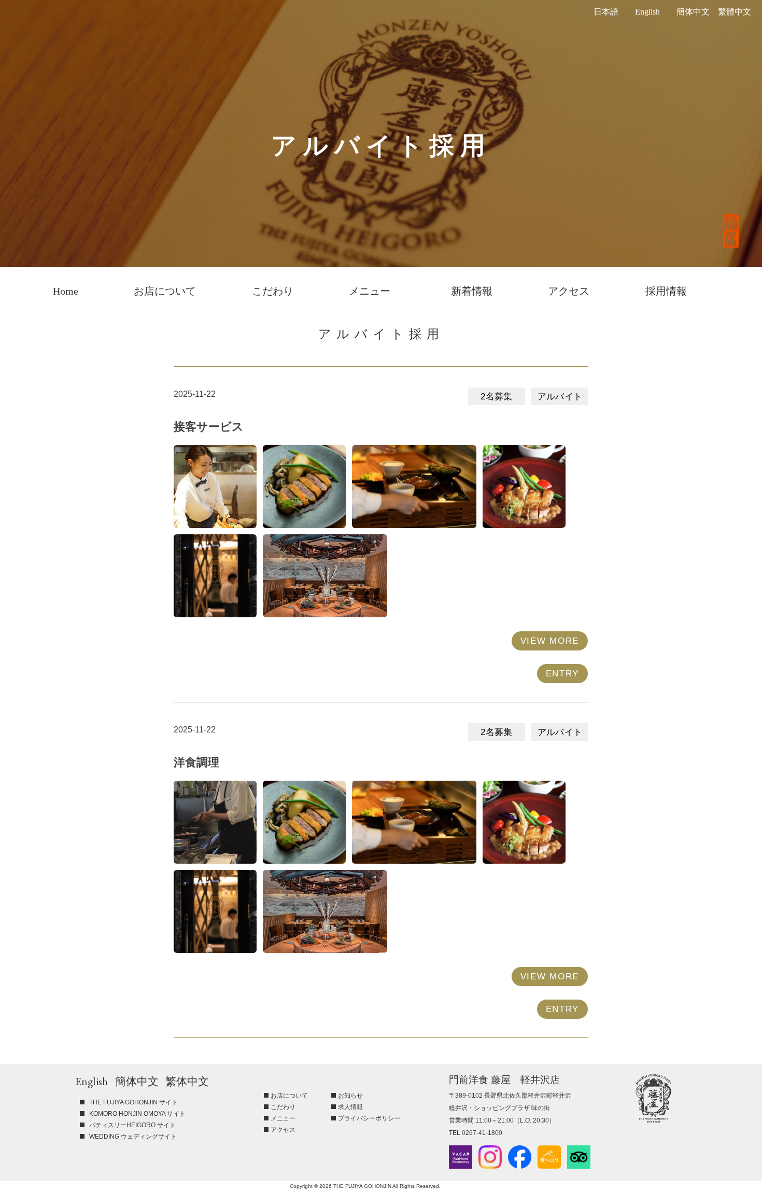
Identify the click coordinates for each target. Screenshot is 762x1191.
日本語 (606, 11)
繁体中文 (187, 1081)
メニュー (369, 291)
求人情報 (350, 1107)
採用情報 (666, 291)
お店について (165, 291)
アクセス (568, 291)
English (647, 11)
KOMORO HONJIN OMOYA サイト (137, 1113)
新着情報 (471, 291)
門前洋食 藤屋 (653, 1098)
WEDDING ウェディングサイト (133, 1136)
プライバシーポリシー (369, 1118)
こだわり (272, 291)
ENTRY (563, 673)
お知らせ (350, 1095)
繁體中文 (734, 11)
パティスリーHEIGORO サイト (132, 1125)
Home (65, 291)
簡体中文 (693, 11)
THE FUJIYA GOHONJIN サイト (133, 1102)
